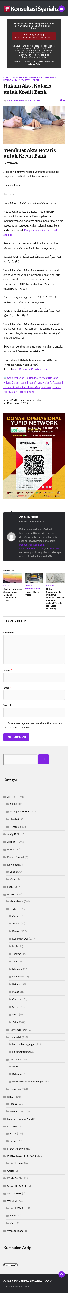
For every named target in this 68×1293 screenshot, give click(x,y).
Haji (14, 946)
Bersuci (16, 930)
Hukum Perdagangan (42, 77)
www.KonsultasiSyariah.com (29, 369)
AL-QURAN (13, 834)
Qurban (16, 999)
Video (13, 879)
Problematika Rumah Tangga (27, 1081)
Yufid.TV (54, 548)
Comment (9, 632)
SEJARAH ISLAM (16, 1185)
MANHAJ (12, 1126)
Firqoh (13, 1140)
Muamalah (32, 79)
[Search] (43, 759)
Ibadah (13, 908)
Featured (12, 886)
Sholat (15, 1006)
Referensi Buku (18, 1111)
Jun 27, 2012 (35, 100)
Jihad (15, 961)
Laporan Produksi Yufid (20, 1118)
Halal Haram (19, 77)
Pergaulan (15, 826)
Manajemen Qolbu (20, 811)
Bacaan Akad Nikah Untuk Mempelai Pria (27, 387)
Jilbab (13, 1215)
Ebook (13, 871)
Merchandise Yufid (17, 1148)
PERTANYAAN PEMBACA (21, 1156)
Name (7, 670)
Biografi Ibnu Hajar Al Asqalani (45, 382)
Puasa (15, 991)
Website (8, 705)
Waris (15, 1014)
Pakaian (16, 984)
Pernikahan (16, 1059)
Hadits (13, 1103)
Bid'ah (13, 1133)
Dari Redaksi (17, 1162)
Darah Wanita (17, 1207)
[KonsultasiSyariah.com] (34, 8)
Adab (13, 803)
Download (13, 864)
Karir (12, 1223)
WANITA (12, 1200)
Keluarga (17, 1073)
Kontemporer (17, 1029)
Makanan (17, 968)
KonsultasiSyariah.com (31, 548)
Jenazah (16, 953)
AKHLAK (12, 796)
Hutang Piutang (13, 79)
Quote (10, 1170)
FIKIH (6, 77)
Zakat (15, 1022)
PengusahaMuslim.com (32, 544)
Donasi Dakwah (16, 857)
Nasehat (14, 819)
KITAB (10, 1096)
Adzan (15, 915)
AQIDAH (12, 841)
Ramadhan (16, 1088)
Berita (10, 849)
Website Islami (15, 1230)
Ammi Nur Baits (15, 100)
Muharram (18, 976)
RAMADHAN (14, 1178)
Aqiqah (16, 923)
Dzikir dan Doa (20, 938)
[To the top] (61, 1274)
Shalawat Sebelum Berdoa (22, 378)
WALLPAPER (14, 1193)
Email (7, 687)
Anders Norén (23, 1286)
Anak (15, 1066)
